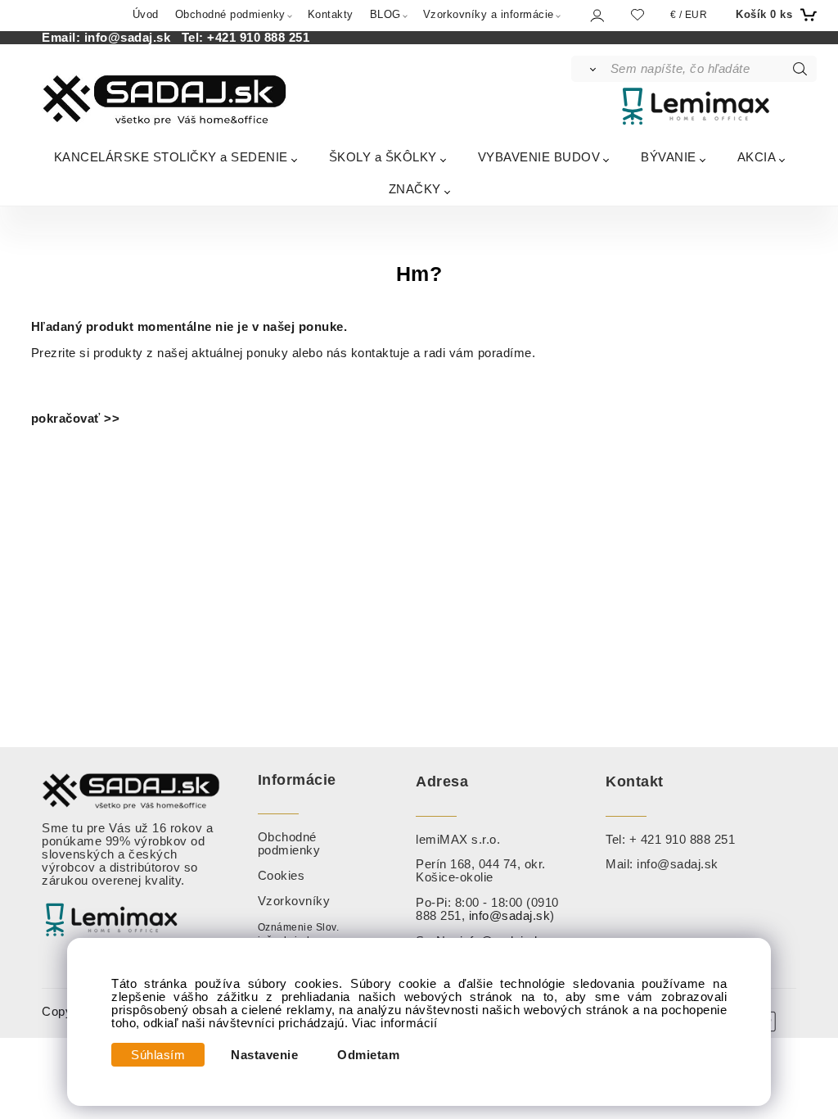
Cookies (281, 875)
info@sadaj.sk (131, 37)
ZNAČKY (415, 189)
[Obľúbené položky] (637, 14)
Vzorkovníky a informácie (488, 14)
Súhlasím (158, 1055)
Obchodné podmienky (230, 14)
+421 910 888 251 (258, 37)
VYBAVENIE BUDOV (539, 157)
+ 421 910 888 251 (682, 839)
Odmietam (368, 1055)
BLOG (385, 14)
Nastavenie (264, 1055)
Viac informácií (395, 1023)
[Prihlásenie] (596, 15)
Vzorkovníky (294, 901)
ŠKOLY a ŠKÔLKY (383, 157)
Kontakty (331, 14)
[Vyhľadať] (589, 69)
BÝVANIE (668, 157)
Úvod (146, 14)
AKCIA (757, 157)
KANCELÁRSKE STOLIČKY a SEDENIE (171, 157)
